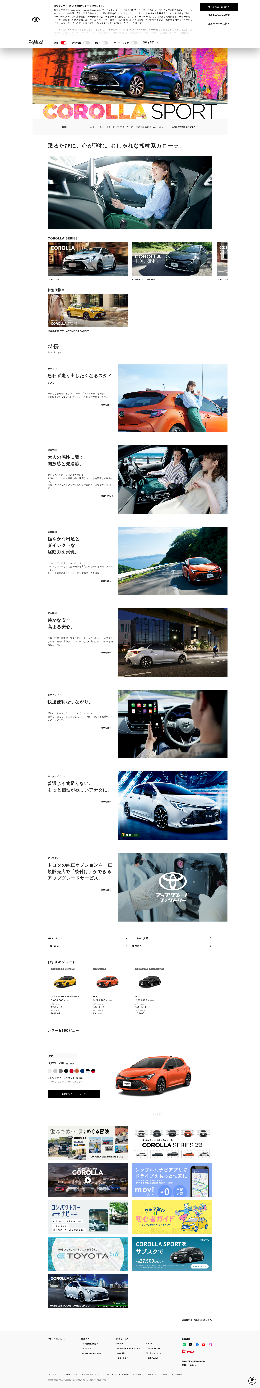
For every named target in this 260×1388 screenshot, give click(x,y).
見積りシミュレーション (73, 1094)
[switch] (86, 42)
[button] (252, 1381)
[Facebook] (197, 1344)
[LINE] (184, 1344)
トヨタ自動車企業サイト (90, 1344)
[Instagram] (210, 1344)
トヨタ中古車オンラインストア (128, 1348)
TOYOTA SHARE (153, 1348)
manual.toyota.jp (92, 10)
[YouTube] (204, 1344)
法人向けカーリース (154, 1353)
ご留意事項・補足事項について (196, 1320)
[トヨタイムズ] (189, 1351)
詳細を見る (106, 404)
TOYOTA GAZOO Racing (91, 1353)
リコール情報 (177, 1374)
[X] (190, 1344)
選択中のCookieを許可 (218, 15)
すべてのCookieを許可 (218, 7)
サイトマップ (53, 1374)
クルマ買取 (120, 1353)
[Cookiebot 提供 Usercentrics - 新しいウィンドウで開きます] (36, 42)
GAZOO (119, 1344)
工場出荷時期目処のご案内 (184, 127)
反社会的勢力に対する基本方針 (145, 1374)
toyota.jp (76, 10)
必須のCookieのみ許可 (218, 23)
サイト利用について (69, 1374)
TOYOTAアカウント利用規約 (117, 1374)
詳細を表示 (148, 42)
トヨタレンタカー (123, 1358)
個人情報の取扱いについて (92, 1374)
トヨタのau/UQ (152, 1358)
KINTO (149, 1344)
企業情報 (164, 1374)
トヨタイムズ (86, 1348)
